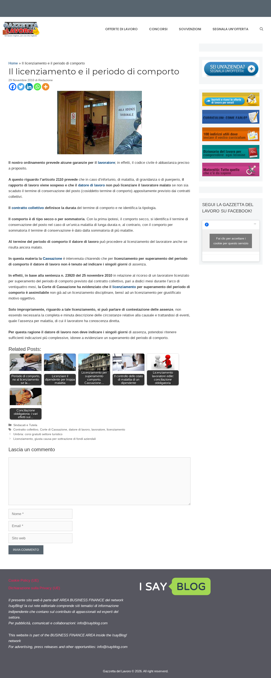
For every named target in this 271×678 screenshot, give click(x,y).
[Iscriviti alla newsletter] (230, 105)
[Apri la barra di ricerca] (261, 29)
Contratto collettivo (25, 429)
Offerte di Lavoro (121, 29)
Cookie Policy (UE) (23, 580)
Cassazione (52, 259)
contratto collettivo (28, 208)
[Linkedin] (29, 86)
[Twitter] (21, 86)
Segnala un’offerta (230, 29)
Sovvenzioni (190, 29)
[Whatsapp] (37, 86)
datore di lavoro (91, 185)
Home (13, 63)
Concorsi (158, 29)
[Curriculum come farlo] (230, 122)
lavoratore (106, 163)
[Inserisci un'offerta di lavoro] (230, 76)
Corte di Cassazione (53, 429)
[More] (45, 86)
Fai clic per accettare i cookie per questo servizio (230, 241)
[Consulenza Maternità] (230, 175)
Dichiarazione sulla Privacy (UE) (34, 588)
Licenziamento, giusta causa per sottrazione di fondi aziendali (54, 438)
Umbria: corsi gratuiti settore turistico (37, 434)
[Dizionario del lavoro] (230, 158)
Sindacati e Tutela (25, 425)
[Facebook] (12, 86)
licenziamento (124, 287)
